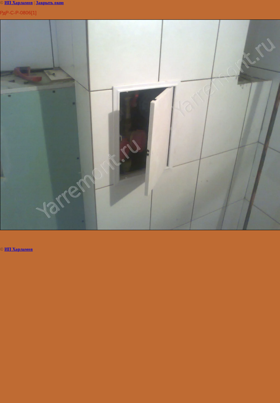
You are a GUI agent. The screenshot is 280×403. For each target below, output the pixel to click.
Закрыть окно (50, 2)
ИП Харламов (18, 2)
